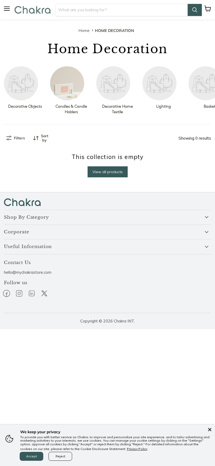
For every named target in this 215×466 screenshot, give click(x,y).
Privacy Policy (137, 449)
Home (84, 30)
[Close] (209, 429)
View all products (108, 171)
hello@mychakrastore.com (27, 272)
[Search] (194, 10)
